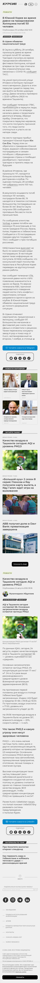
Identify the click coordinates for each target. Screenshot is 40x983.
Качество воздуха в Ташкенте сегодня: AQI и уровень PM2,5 (19, 443)
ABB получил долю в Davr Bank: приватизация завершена (19, 526)
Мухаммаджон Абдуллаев (21, 594)
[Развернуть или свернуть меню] (36, 4)
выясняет (26, 248)
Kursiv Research (12, 942)
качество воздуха (10, 600)
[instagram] (12, 900)
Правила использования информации (16, 915)
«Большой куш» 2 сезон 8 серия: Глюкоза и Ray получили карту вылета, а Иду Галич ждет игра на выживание (19, 485)
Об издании (11, 910)
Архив (8, 921)
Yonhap (6, 223)
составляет (26, 654)
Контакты (10, 932)
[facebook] (5, 900)
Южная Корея (17, 36)
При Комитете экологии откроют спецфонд (16, 848)
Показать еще (20, 564)
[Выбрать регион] (25, 4)
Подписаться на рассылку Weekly (18, 887)
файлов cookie (20, 972)
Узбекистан (22, 600)
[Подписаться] (35, 889)
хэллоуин (7, 36)
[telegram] (20, 900)
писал (31, 802)
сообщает (31, 72)
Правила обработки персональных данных (20, 926)
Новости (7, 12)
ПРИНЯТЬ (20, 977)
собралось (12, 184)
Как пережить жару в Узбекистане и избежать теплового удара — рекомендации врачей (16, 859)
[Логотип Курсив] (10, 4)
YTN (31, 275)
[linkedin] (27, 900)
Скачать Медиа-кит (14, 937)
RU (31, 4)
